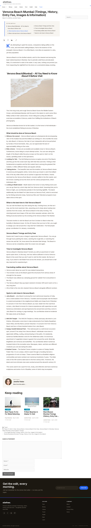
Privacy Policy (70, 509)
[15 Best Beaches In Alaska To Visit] (32, 402)
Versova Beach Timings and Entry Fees (44, 26)
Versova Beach (21, 429)
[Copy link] (15, 40)
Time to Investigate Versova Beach (43, 28)
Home (3, 7)
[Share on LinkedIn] (11, 40)
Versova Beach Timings (17, 430)
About (68, 504)
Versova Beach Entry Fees (32, 429)
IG (11, 513)
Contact (68, 507)
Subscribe (84, 487)
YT (14, 513)
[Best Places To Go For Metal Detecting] (13, 402)
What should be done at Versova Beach (18, 31)
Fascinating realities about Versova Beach (45, 30)
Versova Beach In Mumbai (47, 429)
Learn (15, 7)
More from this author (19, 384)
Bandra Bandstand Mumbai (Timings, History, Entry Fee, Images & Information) (25, 434)
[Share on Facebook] (8, 40)
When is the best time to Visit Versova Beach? (20, 33)
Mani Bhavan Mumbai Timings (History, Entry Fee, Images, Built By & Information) (50, 416)
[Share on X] (4, 40)
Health (31, 7)
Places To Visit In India (10, 429)
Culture (21, 7)
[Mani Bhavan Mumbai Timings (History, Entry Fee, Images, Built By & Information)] (51, 402)
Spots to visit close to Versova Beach (44, 33)
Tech (26, 7)
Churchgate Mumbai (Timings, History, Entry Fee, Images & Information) (23, 432)
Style (36, 7)
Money (10, 7)
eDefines (7, 2)
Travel (40, 7)
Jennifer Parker (18, 382)
